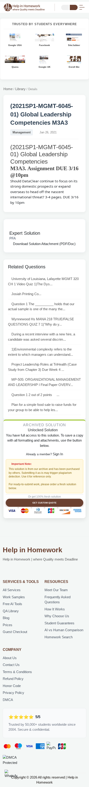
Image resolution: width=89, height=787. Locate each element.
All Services (12, 590)
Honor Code (12, 686)
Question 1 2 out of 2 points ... (35, 395)
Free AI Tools (12, 604)
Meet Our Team (56, 590)
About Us (10, 658)
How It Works (54, 609)
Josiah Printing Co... (26, 294)
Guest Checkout (15, 632)
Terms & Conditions (17, 672)
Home (8, 89)
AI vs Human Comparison (63, 630)
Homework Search (58, 637)
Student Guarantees (59, 623)
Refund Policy (13, 679)
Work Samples (14, 597)
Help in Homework (32, 550)
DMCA (8, 700)
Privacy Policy (13, 693)
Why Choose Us (56, 616)
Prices (7, 625)
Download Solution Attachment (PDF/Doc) (44, 244)
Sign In (58, 454)
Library (20, 89)
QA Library (11, 611)
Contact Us (11, 665)
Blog (6, 618)
